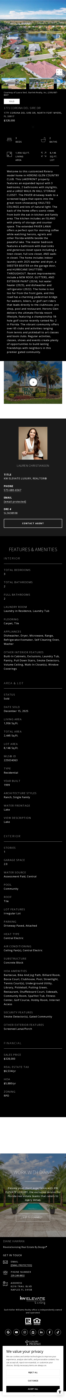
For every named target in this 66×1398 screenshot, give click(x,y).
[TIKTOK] (58, 1332)
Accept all (33, 1389)
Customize (33, 1380)
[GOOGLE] (8, 1332)
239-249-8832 (18, 1275)
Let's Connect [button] (33, 1217)
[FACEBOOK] (50, 1332)
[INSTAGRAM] (25, 1332)
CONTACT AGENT (33, 523)
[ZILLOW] (33, 1332)
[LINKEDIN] (41, 1332)
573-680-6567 (12, 490)
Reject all (33, 1372)
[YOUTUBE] (16, 1332)
